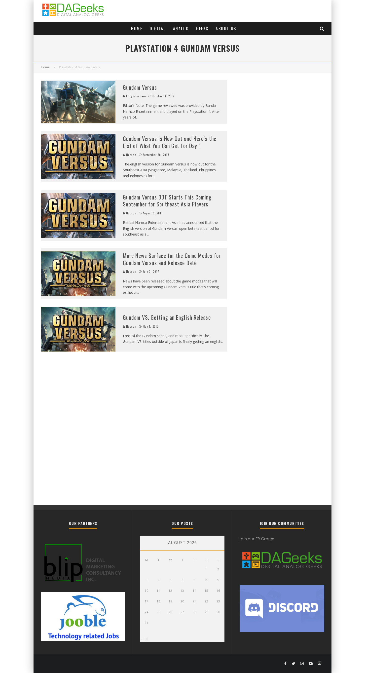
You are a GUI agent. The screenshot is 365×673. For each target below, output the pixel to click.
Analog (181, 29)
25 (158, 612)
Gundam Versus (140, 87)
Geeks (202, 29)
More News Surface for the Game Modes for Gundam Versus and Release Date (172, 259)
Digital (158, 29)
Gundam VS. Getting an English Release (167, 317)
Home (136, 29)
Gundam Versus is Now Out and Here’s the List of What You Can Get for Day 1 (169, 142)
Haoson (130, 155)
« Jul (144, 639)
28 (194, 612)
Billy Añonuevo (135, 96)
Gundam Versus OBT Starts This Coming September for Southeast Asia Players (167, 200)
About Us (226, 29)
